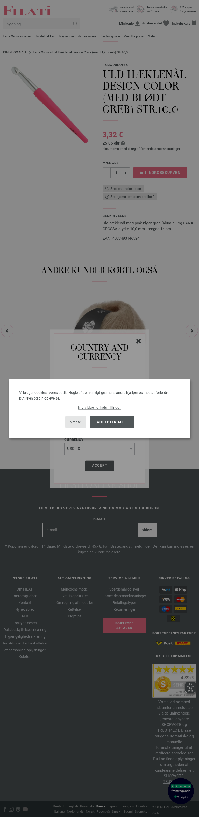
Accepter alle (112, 422)
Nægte (75, 422)
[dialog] (99, 408)
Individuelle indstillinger (99, 407)
